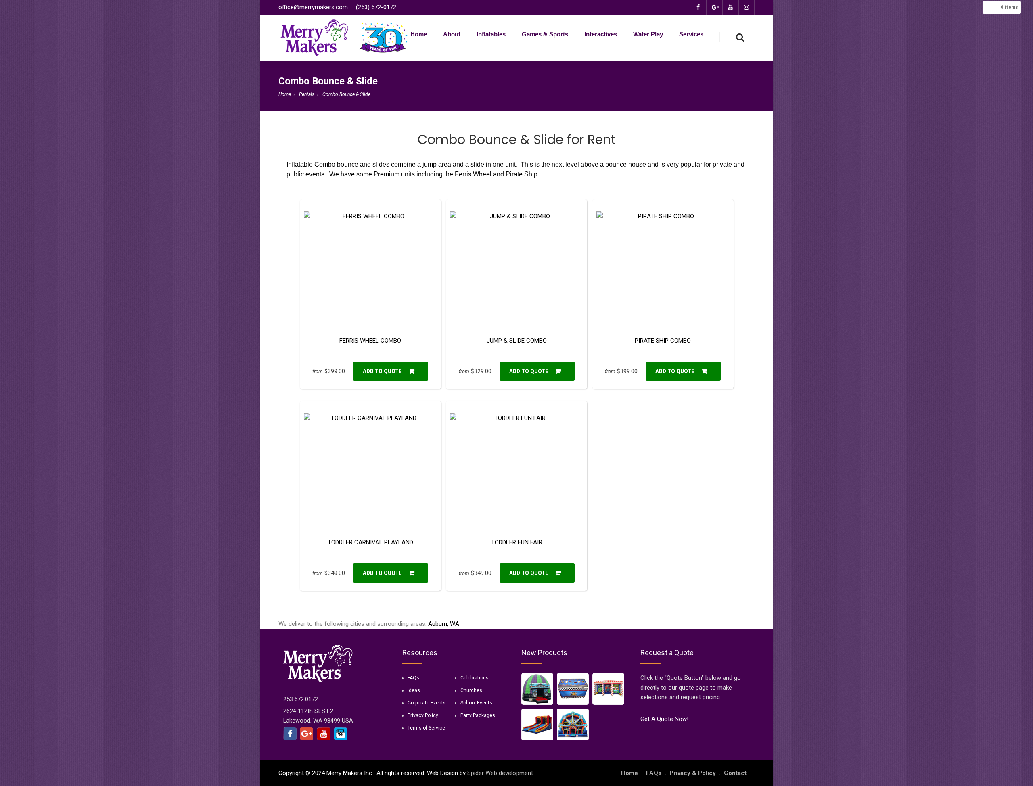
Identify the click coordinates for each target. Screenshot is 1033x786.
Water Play (648, 34)
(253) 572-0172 (376, 7)
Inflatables (491, 34)
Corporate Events (427, 703)
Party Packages (477, 715)
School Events (476, 703)
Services (691, 34)
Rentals (306, 94)
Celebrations (474, 678)
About (451, 34)
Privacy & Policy (692, 773)
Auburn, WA (443, 623)
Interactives (600, 34)
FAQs (413, 678)
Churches (471, 690)
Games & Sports (545, 34)
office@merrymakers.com (313, 7)
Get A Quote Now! (664, 719)
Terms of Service (426, 728)
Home (418, 34)
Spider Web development (500, 773)
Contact (735, 773)
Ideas (414, 690)
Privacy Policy (423, 715)
